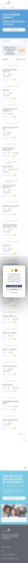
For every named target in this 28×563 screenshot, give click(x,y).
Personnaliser (14, 292)
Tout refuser (14, 289)
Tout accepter (14, 286)
